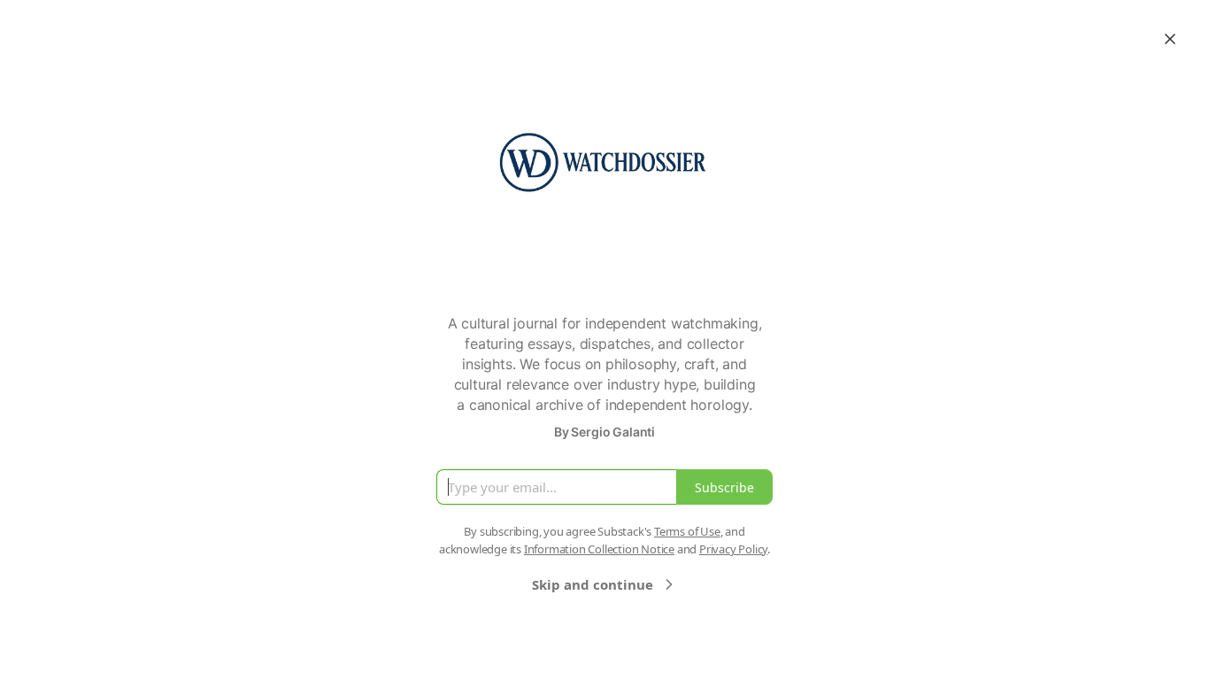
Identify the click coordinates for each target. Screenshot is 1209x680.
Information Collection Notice (599, 549)
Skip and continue (592, 584)
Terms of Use (687, 531)
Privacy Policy (733, 549)
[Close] (1170, 39)
